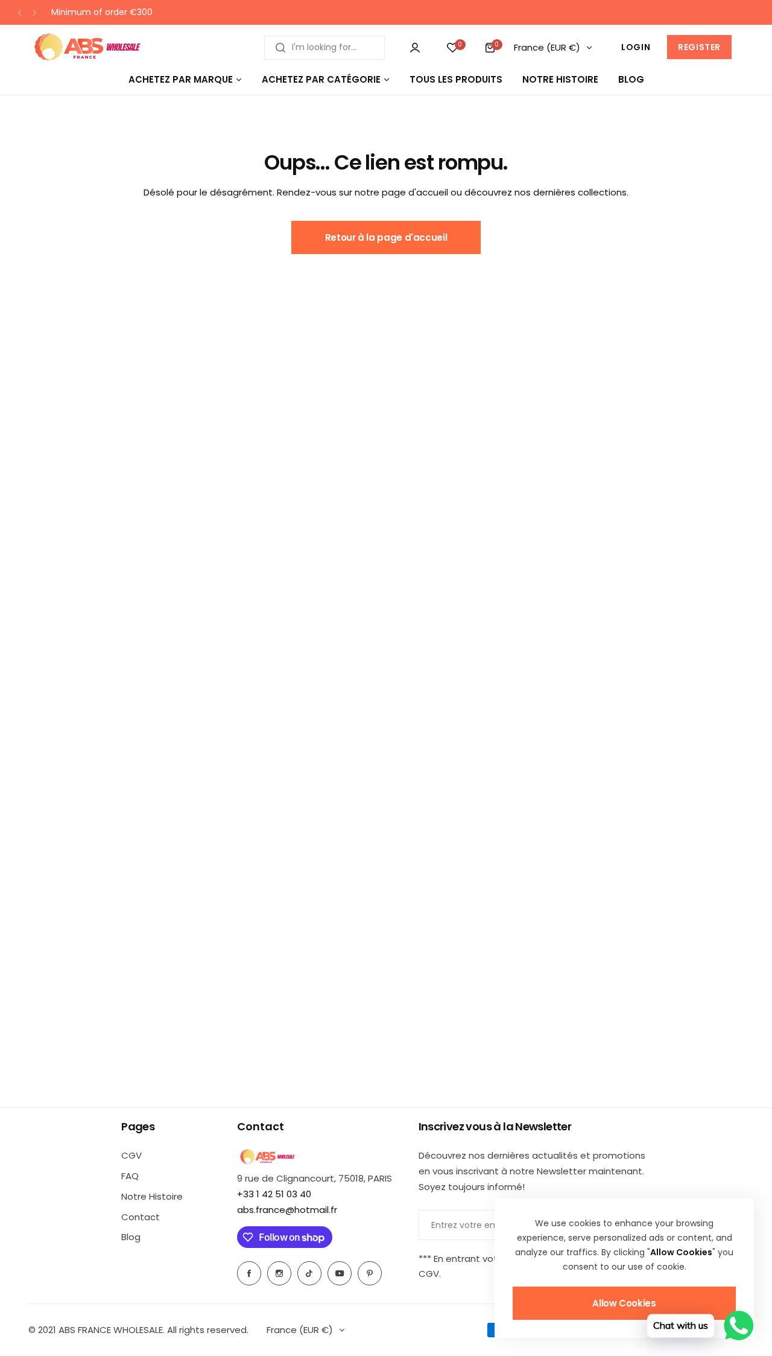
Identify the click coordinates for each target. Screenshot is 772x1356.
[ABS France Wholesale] (86, 47)
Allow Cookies (624, 1303)
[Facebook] (249, 1273)
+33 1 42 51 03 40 (274, 1194)
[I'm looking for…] (280, 48)
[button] (19, 12)
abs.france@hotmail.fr (287, 1209)
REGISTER (699, 47)
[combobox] (324, 48)
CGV (131, 1155)
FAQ (130, 1176)
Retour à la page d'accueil (386, 237)
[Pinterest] (370, 1273)
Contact (140, 1217)
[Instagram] (279, 1273)
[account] (415, 47)
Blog (131, 1236)
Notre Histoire (152, 1196)
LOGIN (635, 47)
